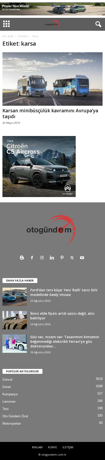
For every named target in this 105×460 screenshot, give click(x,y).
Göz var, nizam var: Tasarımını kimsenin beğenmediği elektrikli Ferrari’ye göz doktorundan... (64, 341)
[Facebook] (33, 258)
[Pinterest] (63, 258)
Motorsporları (11, 423)
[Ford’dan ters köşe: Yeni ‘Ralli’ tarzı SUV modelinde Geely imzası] (14, 297)
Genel (6, 387)
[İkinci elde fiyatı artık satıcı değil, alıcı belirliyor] (14, 320)
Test (5, 409)
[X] (73, 258)
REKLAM (37, 447)
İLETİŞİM (68, 447)
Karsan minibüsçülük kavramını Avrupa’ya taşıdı (50, 113)
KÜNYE (52, 447)
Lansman (8, 401)
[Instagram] (43, 258)
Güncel (7, 379)
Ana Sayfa (7, 36)
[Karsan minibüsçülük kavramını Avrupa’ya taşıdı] (52, 79)
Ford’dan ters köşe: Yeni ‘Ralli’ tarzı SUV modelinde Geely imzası (63, 292)
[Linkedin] (53, 258)
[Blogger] (23, 258)
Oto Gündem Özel (15, 416)
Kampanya (10, 394)
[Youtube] (82, 258)
